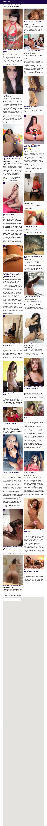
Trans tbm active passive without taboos (32, 297)
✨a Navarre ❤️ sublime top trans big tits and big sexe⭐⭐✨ (32, 146)
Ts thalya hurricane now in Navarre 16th (32, 51)
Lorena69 (27, 417)
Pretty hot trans (8, 95)
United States (11, 4)
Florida (16, 4)
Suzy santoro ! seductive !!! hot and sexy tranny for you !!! (33, 387)
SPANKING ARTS (6, 1)
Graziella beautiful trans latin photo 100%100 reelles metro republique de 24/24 (12, 274)
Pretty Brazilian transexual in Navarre (33, 256)
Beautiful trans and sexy (31, 106)
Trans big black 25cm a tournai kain (12, 393)
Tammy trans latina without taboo (11, 50)
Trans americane (29, 202)
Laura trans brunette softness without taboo (12, 344)
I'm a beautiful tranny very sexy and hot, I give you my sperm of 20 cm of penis (13, 158)
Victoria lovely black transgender (30, 473)
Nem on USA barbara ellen (11, 472)
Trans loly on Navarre (9, 214)
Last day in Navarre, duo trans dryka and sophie (33, 344)
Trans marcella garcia (30, 226)
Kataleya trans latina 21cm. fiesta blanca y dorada (32, 570)
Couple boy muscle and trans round (33, 22)
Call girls (4, 4)
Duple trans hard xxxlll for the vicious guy (33, 530)
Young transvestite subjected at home (13, 547)
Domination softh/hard (10, 423)
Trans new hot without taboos (12, 585)
